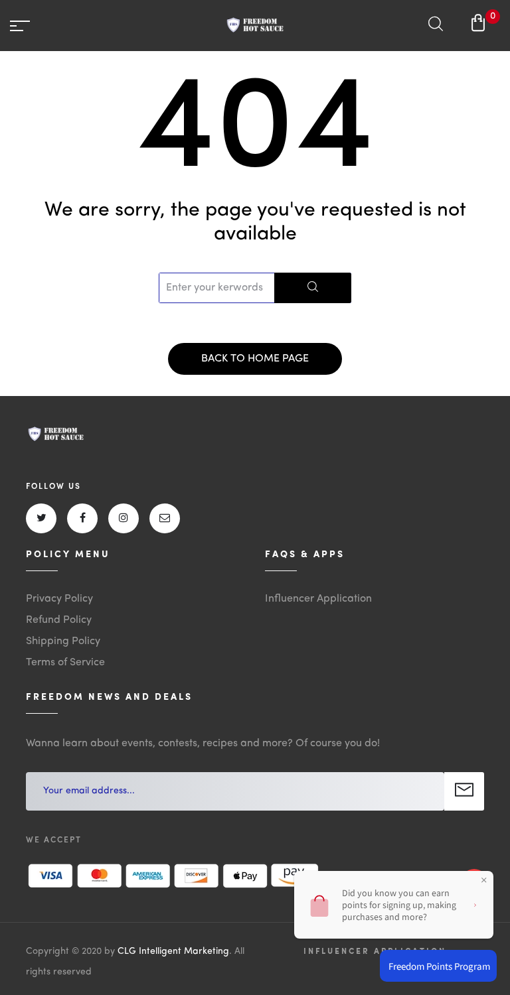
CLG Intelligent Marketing (173, 951)
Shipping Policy (63, 641)
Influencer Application (318, 599)
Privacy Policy (59, 599)
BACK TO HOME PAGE (255, 359)
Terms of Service (65, 662)
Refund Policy (59, 620)
